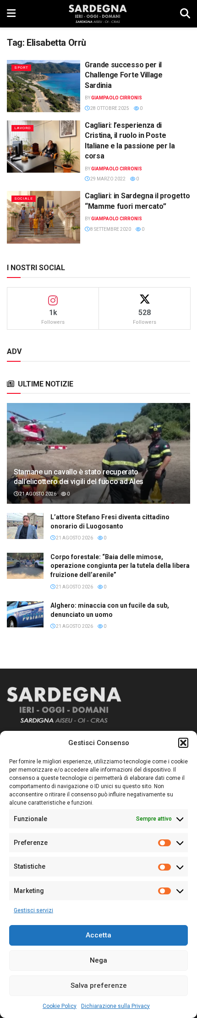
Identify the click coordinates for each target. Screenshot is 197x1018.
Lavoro (22, 128)
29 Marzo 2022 (107, 178)
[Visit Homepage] (98, 14)
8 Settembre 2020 (110, 229)
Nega (98, 960)
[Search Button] (185, 13)
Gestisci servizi (33, 910)
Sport (21, 67)
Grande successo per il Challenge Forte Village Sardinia (124, 75)
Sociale (23, 198)
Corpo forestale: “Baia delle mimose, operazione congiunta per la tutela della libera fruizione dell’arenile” (120, 565)
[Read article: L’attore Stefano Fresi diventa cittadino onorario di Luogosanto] (25, 526)
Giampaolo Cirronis (116, 97)
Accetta (98, 935)
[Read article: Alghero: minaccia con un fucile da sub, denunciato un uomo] (25, 614)
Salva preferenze (99, 985)
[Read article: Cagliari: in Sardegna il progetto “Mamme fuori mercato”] (43, 217)
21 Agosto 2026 (37, 493)
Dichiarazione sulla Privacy (115, 1006)
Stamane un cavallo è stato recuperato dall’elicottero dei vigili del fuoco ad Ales (78, 477)
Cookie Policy (60, 1006)
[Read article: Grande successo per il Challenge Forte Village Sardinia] (43, 86)
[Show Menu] (11, 13)
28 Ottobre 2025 (109, 108)
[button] (183, 742)
